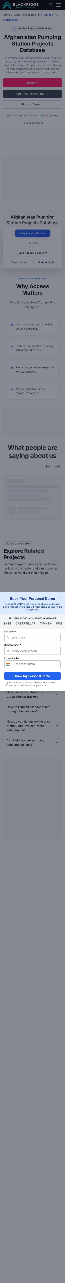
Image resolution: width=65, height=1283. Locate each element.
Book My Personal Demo (32, 676)
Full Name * (10, 631)
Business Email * (12, 645)
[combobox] (9, 664)
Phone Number (12, 658)
